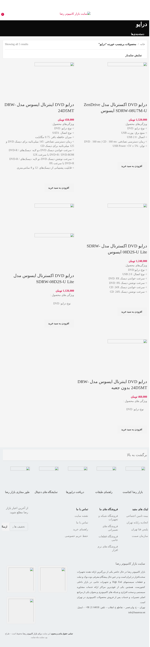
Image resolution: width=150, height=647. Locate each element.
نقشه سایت (81, 515)
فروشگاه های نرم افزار (108, 548)
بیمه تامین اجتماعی (137, 515)
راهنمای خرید (80, 529)
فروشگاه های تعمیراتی (110, 528)
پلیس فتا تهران (139, 529)
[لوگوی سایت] (75, 13)
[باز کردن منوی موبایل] (145, 14)
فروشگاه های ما (108, 509)
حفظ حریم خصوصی (76, 536)
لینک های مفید (140, 509)
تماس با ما (82, 509)
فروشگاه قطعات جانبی (108, 538)
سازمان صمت (140, 536)
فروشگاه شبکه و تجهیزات (108, 517)
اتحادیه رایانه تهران (137, 522)
